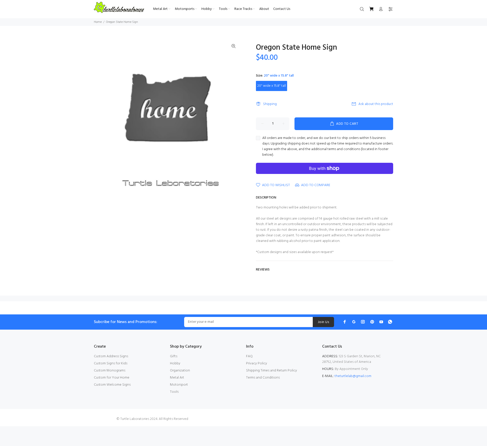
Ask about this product (375, 104)
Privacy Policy (256, 363)
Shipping (270, 104)
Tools (174, 392)
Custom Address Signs (111, 356)
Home (98, 22)
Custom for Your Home (111, 378)
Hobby (175, 363)
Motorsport (179, 385)
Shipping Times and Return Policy (271, 370)
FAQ (249, 356)
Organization (180, 370)
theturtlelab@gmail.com (353, 376)
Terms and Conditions (263, 378)
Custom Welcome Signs (112, 385)
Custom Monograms (109, 370)
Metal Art (177, 378)
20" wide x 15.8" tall (271, 86)
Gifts (173, 356)
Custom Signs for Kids (110, 363)
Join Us (323, 322)
